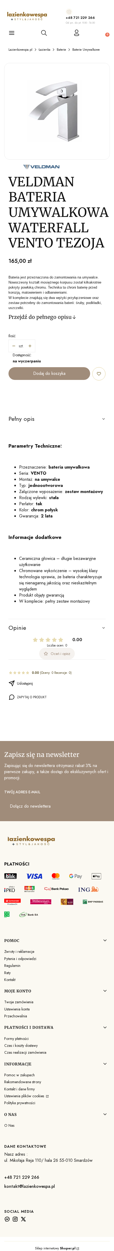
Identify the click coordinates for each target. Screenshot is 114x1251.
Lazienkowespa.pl (20, 49)
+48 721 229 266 (80, 17)
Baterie (61, 49)
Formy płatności (16, 1038)
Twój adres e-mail (22, 792)
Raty (7, 972)
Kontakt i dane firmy (19, 1089)
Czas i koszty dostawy (21, 1045)
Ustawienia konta (17, 1009)
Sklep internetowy (55, 1248)
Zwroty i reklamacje (19, 951)
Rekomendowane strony (22, 1082)
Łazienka (44, 49)
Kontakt (9, 979)
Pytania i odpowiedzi (20, 958)
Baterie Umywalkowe (86, 49)
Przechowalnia (15, 1016)
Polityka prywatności (19, 1103)
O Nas (9, 1125)
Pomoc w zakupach (19, 1075)
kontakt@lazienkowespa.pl (29, 1186)
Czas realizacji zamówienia (25, 1052)
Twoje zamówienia (18, 1002)
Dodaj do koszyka (49, 373)
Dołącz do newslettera (30, 806)
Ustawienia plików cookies (24, 1096)
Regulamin (12, 965)
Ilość (12, 336)
